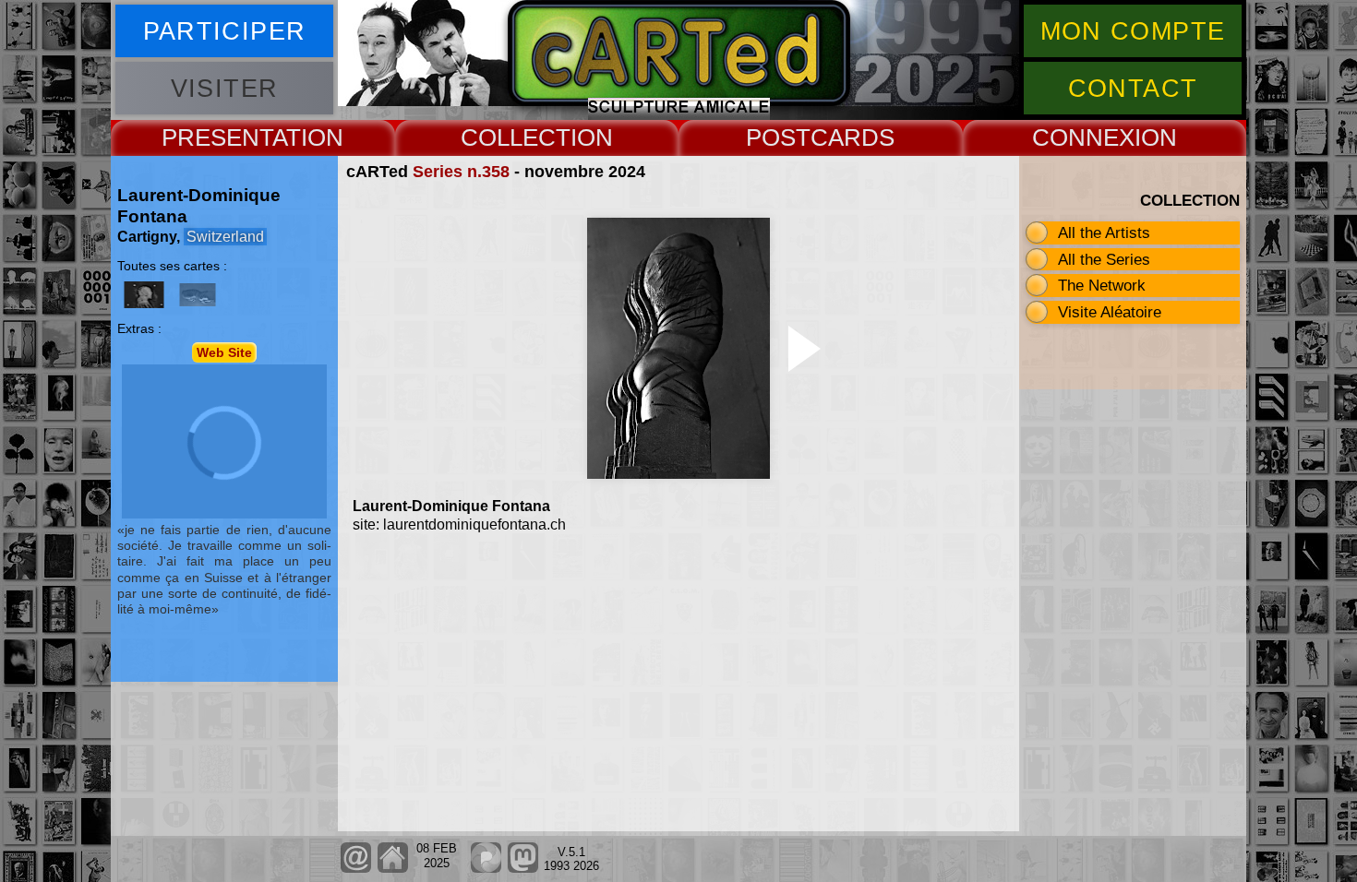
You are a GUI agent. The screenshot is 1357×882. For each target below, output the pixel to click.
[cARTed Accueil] (392, 869)
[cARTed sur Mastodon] (523, 869)
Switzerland (225, 236)
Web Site (224, 352)
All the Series (1104, 259)
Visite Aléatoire (1109, 312)
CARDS (853, 137)
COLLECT (515, 137)
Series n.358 (461, 171)
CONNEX (1083, 137)
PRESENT (217, 137)
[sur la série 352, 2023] (144, 294)
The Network (1102, 285)
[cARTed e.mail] (356, 869)
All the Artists (1104, 232)
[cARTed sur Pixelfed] (486, 869)
